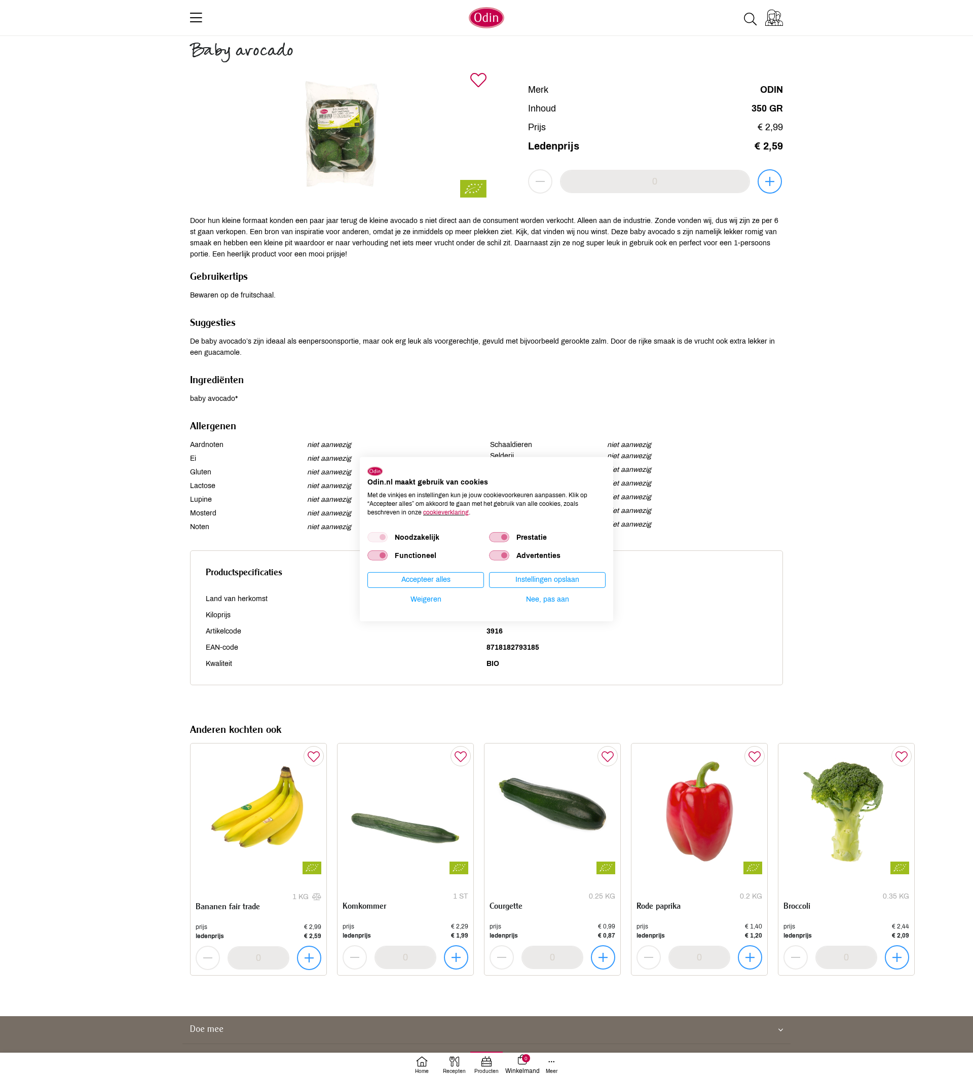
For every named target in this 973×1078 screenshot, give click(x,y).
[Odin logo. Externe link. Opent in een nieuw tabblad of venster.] (375, 470)
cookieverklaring (446, 511)
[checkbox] (377, 537)
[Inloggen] (774, 17)
